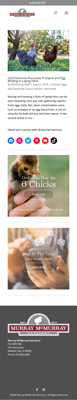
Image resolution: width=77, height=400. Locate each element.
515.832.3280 (22, 354)
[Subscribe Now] (38, 259)
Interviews (50, 88)
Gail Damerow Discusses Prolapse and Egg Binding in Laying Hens (36, 79)
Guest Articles (34, 88)
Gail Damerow (16, 88)
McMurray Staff (20, 84)
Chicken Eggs (59, 84)
